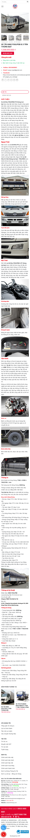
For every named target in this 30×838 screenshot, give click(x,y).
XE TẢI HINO (17, 42)
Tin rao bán (4, 747)
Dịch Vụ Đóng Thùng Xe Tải (9, 771)
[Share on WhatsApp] (2, 80)
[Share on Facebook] (5, 80)
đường (17, 785)
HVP (19, 836)
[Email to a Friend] (11, 80)
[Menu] (2, 6)
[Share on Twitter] (8, 80)
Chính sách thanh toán (8, 768)
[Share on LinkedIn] (17, 80)
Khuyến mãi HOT (6, 744)
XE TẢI (11, 42)
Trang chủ (4, 42)
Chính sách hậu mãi (7, 763)
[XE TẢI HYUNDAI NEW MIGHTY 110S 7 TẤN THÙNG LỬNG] (22, 695)
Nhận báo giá (7, 53)
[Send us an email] (16, 817)
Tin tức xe (4, 741)
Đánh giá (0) (6, 95)
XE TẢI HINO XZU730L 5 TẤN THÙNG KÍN (6, 708)
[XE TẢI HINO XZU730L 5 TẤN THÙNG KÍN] (7, 697)
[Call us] (18, 817)
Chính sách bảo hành (7, 760)
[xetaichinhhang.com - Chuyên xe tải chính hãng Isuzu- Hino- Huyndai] (15, 6)
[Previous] (3, 23)
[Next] (26, 23)
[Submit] (27, 1)
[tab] (15, 92)
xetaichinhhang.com (11, 802)
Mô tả (4, 92)
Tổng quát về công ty (7, 726)
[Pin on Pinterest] (14, 80)
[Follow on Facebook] (13, 817)
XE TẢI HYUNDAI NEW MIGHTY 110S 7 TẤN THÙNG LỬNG (22, 705)
